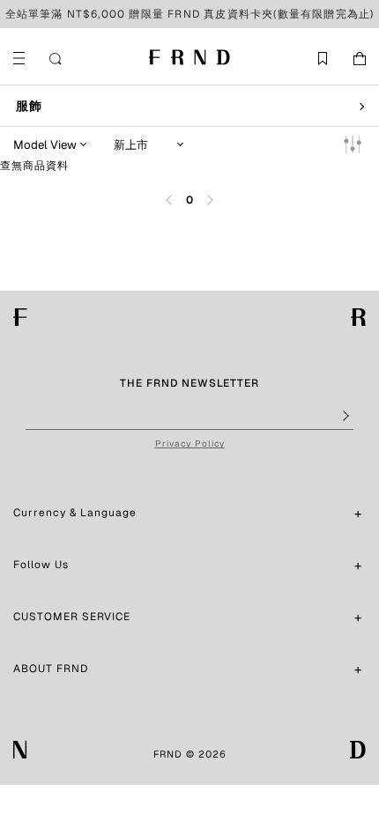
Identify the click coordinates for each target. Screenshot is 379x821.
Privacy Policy (190, 443)
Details (284, 14)
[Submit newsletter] (345, 417)
